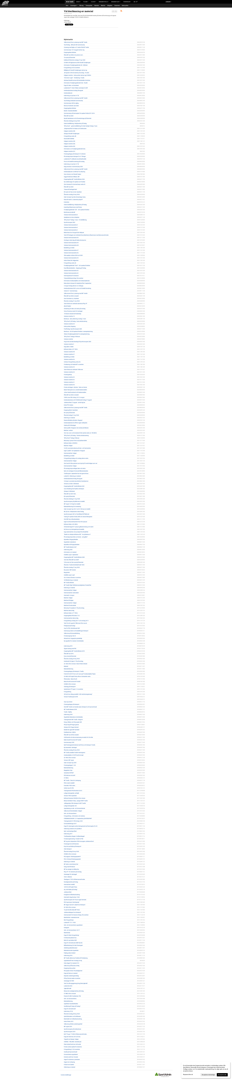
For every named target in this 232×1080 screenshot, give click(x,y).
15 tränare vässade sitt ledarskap (72, 313)
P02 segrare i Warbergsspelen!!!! (72, 856)
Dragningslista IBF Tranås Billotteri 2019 (74, 651)
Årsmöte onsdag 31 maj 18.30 (72, 301)
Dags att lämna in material (70, 973)
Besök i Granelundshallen (70, 110)
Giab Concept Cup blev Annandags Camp (75, 197)
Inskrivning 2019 (68, 646)
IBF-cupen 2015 (68, 1026)
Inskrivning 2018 (68, 714)
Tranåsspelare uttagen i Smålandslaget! (74, 836)
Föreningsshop (68, 374)
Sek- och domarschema (70, 813)
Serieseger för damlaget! (70, 874)
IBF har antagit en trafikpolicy (71, 869)
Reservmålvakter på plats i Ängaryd (73, 420)
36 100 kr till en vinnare (70, 907)
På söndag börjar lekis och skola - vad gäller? (76, 537)
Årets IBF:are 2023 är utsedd (71, 296)
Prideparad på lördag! (69, 625)
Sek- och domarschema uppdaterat (73, 925)
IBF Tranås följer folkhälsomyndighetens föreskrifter (77, 585)
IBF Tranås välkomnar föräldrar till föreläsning (76, 958)
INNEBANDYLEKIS (115, 1)
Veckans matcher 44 (69, 372)
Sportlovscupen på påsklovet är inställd (74, 501)
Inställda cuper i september (71, 554)
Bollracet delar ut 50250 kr (70, 443)
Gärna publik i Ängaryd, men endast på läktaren (76, 428)
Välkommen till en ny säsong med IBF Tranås (75, 42)
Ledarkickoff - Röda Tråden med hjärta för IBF (76, 88)
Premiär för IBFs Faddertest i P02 (72, 996)
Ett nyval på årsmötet (69, 412)
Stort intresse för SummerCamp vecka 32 (74, 184)
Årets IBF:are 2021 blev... (70, 493)
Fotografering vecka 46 (70, 263)
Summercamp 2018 (69, 742)
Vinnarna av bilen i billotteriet (71, 483)
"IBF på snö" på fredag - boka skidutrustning (75, 321)
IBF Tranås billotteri (69, 582)
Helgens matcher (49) (69, 131)
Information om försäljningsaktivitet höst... (75, 148)
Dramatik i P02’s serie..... (70, 785)
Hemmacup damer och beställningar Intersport (76, 630)
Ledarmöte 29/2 (68, 986)
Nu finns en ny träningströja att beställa (74, 529)
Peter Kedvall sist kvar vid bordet (72, 1044)
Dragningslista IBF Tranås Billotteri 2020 (74, 557)
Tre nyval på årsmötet (69, 57)
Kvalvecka (66, 202)
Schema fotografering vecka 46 (72, 362)
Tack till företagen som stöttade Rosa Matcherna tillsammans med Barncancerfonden (86, 235)
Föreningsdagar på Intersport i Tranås (74, 671)
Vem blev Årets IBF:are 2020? (71, 559)
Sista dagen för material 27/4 (71, 963)
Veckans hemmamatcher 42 (71, 273)
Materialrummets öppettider (71, 950)
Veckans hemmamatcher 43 (71, 270)
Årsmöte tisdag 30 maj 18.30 (71, 851)
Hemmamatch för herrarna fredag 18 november (76, 915)
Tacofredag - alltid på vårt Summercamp (74, 44)
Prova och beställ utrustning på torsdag (74, 161)
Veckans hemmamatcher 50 (71, 237)
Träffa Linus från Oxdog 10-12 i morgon (74, 397)
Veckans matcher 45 (69, 367)
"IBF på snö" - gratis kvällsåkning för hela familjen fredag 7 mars (80, 126)
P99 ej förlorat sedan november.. (72, 978)
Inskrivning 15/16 (68, 1011)
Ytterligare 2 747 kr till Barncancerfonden (74, 879)
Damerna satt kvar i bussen (71, 1057)
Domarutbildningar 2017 (70, 823)
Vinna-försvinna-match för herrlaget (73, 311)
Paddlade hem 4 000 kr (70, 732)
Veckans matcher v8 (69, 324)
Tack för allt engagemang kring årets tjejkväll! (75, 983)
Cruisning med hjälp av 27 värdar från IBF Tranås (76, 47)
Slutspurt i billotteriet (69, 491)
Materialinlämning (68, 669)
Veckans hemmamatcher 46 (71, 252)
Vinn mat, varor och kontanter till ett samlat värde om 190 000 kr (80, 433)
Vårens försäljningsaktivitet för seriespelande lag (77, 334)
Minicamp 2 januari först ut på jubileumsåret (75, 440)
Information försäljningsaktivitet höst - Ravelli (75, 83)
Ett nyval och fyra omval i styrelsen (73, 192)
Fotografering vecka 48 (70, 136)
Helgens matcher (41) (69, 151)
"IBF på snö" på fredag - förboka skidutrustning (76, 435)
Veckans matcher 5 (69, 344)
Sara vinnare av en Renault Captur (72, 174)
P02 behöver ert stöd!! (69, 775)
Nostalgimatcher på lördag (71, 882)
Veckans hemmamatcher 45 (71, 258)
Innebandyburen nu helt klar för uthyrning (74, 171)
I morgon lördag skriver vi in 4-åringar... (74, 285)
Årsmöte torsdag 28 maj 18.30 (72, 1013)
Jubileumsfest (67, 892)
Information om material (70, 552)
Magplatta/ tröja (68, 770)
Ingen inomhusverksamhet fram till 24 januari (75, 521)
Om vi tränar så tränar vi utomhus (72, 577)
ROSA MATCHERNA (69, 138)
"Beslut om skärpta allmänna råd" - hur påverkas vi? (77, 534)
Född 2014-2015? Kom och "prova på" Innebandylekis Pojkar (80, 674)
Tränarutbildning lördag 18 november (73, 278)
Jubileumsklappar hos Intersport (72, 912)
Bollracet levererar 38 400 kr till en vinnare (74, 798)
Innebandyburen (68, 93)
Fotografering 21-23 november (72, 1049)
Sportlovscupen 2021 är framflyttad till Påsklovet (76, 514)
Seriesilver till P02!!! (69, 773)
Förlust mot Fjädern (69, 1064)
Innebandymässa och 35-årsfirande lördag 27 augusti (78, 400)
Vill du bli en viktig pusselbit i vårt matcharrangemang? (78, 694)
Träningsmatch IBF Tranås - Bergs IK (73, 719)
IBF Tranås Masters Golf (70, 547)
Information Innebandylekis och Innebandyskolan (77, 280)
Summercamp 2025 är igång (71, 103)
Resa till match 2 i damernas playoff (73, 199)
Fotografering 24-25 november (72, 67)
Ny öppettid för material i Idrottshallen (74, 641)
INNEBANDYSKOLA (103, 1)
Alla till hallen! (67, 306)
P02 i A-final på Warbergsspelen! (72, 859)
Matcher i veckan (68, 430)
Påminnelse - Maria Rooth (70, 679)
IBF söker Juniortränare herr (71, 864)
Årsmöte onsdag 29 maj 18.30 (72, 194)
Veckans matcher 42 (69, 379)
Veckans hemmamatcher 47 (71, 250)
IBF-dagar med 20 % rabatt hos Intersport (74, 904)
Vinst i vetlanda (68, 877)
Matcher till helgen (68, 600)
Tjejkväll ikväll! (67, 988)
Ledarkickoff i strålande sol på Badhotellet (75, 159)
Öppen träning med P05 (70, 648)
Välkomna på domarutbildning (72, 633)
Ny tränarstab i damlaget (70, 747)
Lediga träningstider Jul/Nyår (71, 793)
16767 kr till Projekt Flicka (70, 887)
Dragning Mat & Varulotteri (71, 410)
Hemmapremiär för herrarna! (71, 275)
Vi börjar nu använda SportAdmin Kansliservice (76, 481)
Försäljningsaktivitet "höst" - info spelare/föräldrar (77, 265)
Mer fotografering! (68, 920)
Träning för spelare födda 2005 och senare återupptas (78, 516)
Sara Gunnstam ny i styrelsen (71, 298)
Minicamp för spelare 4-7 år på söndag (74, 608)
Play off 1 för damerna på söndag (72, 871)
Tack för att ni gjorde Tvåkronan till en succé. (75, 623)
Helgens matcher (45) (69, 141)
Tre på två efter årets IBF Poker (72, 909)
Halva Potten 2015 (68, 1021)
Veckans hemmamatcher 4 (71, 225)
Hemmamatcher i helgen (70, 453)
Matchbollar (67, 932)
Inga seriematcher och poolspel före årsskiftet (76, 532)
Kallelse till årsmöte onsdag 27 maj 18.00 (74, 60)
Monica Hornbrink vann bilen (71, 105)
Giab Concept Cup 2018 (70, 762)
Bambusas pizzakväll (69, 212)
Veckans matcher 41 (69, 382)
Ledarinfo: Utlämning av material (72, 476)
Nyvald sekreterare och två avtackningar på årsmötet (77, 118)
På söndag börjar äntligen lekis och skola (74, 468)
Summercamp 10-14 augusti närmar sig (74, 50)
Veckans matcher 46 (69, 359)
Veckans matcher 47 (69, 354)
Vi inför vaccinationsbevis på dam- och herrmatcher (77, 448)
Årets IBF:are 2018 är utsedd (71, 734)
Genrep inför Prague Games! (71, 727)
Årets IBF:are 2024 (68, 187)
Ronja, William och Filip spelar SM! (73, 722)
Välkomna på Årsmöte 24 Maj (71, 965)
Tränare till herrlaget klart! (70, 189)
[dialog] (205, 1070)
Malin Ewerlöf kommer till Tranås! (72, 740)
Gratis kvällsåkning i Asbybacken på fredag (75, 123)
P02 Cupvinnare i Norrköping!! (71, 902)
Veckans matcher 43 (69, 377)
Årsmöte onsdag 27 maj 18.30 (72, 567)
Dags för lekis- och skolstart (71, 85)
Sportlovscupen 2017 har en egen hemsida (75, 899)
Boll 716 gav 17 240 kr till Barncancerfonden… (75, 1034)
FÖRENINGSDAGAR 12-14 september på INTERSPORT (78, 818)
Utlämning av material (69, 1067)
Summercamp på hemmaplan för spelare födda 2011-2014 (79, 113)
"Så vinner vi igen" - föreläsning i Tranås (74, 77)
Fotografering (67, 691)
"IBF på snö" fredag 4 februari (71, 438)
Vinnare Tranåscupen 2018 (71, 696)
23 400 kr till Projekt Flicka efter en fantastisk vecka (77, 676)
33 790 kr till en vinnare (70, 757)
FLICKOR (93, 1)
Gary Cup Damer (68, 701)
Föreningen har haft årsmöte (71, 844)
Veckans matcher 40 (69, 384)
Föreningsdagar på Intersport (71, 704)
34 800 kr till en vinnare (70, 684)
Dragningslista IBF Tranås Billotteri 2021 (74, 486)
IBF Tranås (70, 1)
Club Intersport (68, 849)
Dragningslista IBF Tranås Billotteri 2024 (74, 179)
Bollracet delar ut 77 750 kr (71, 613)
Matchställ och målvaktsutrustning (73, 1019)
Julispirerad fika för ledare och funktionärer (75, 128)
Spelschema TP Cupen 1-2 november (73, 689)
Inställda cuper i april (69, 575)
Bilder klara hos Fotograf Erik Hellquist (74, 232)
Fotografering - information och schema (74, 816)
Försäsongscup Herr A (70, 636)
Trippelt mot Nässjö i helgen (71, 1039)
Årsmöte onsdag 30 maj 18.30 (72, 750)
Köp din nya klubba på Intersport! (72, 846)
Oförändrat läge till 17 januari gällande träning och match (78, 526)
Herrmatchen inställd (69, 884)
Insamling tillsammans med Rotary (73, 207)
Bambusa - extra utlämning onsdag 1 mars (75, 318)
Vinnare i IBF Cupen (69, 760)
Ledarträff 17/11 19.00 (69, 922)
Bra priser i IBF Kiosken (70, 570)
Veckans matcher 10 (69, 316)
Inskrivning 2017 (68, 833)
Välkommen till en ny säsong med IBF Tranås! (75, 98)
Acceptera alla (222, 1074)
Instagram (66, 927)
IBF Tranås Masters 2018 (70, 709)
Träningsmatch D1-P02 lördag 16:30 (73, 821)
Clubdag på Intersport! (70, 686)
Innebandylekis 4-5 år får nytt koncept (73, 755)
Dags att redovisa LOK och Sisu (72, 1036)
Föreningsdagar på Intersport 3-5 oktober (75, 154)
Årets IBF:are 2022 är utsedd (71, 395)
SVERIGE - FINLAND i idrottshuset (72, 1041)
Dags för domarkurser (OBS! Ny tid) (73, 942)
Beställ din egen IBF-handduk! (71, 729)
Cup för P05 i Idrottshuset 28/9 (72, 628)
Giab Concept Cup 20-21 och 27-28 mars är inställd (77, 509)
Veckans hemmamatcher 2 (71, 230)
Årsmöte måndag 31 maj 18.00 (72, 499)
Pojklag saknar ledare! (69, 953)
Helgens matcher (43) (69, 143)
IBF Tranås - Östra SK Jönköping (72, 780)
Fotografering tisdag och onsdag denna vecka (76, 458)
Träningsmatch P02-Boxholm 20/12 (73, 790)
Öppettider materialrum (70, 542)
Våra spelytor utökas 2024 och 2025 (73, 255)
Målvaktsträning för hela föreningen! (73, 945)
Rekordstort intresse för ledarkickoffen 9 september (77, 283)
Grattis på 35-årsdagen (70, 425)
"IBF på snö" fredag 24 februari (72, 336)
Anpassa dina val (188, 1074)
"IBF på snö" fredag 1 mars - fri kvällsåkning (75, 220)
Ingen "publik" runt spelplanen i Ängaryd (74, 450)
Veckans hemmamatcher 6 (71, 214)
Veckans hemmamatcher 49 (71, 242)
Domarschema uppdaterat (71, 1054)
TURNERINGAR (126, 1)
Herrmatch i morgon (69, 595)
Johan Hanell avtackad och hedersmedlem (75, 392)
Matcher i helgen (68, 445)
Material (66, 666)
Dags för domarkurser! (70, 1008)
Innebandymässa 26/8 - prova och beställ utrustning (77, 288)
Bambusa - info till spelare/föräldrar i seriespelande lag (78, 331)
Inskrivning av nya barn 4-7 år (71, 95)
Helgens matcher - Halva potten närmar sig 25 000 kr (77, 75)
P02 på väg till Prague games (71, 724)
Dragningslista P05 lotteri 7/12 (72, 615)
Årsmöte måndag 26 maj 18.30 (72, 121)
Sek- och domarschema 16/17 (72, 930)
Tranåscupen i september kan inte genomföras (76, 473)
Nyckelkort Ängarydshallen (71, 539)
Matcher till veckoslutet (70, 605)
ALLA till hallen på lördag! (70, 889)
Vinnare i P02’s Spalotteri (70, 795)
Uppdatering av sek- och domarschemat (74, 808)
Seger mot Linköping (69, 1062)
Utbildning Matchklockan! (70, 948)
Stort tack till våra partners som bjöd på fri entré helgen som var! (80, 463)
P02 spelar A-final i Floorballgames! (73, 970)
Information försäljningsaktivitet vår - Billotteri (76, 65)
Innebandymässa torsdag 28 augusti (73, 90)
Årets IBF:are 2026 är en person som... (74, 55)
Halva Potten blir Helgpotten (71, 260)
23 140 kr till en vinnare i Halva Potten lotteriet (75, 663)
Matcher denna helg (69, 610)
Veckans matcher (68, 339)
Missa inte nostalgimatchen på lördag (74, 991)
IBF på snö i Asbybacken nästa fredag (74, 511)
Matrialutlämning (68, 1001)
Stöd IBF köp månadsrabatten (72, 519)
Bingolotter (67, 572)
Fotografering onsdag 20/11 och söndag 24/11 (76, 620)
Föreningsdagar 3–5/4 (70, 765)
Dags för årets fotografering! (71, 935)
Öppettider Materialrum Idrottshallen (73, 717)
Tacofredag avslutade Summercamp (73, 100)
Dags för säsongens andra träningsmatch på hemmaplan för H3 (80, 826)
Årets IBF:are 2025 (68, 116)
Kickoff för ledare (68, 405)
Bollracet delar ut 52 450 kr (71, 524)
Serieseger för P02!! (69, 981)
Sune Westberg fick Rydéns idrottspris (74, 488)
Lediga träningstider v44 (70, 805)
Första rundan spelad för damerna (73, 1046)
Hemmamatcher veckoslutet (71, 592)
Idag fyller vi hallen (68, 346)
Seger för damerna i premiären (72, 1059)
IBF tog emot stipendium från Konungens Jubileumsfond (79, 841)
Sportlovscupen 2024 (69, 222)
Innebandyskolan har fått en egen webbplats (75, 422)
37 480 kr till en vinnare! (70, 993)
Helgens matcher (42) (69, 146)
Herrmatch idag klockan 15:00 (71, 897)
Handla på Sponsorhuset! (70, 1052)
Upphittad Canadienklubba (71, 1003)
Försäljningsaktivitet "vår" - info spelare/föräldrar (76, 209)
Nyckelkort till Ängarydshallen (71, 544)
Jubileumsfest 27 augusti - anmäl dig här (74, 402)
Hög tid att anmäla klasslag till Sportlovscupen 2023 (77, 341)
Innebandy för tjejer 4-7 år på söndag (73, 661)
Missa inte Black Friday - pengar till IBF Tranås (76, 800)
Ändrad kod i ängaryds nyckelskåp (73, 638)
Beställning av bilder (69, 247)
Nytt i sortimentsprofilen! (70, 831)
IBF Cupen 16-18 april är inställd (72, 504)
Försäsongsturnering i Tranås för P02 (73, 838)
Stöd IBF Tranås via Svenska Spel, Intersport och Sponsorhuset (80, 707)
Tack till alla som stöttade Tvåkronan (73, 369)
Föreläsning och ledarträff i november (74, 364)
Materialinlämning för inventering (72, 506)
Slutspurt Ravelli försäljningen (71, 133)
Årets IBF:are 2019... (69, 653)
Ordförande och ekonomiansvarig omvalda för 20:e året (78, 737)
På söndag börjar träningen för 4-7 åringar (75, 156)
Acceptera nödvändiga (208, 1074)
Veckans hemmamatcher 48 (71, 245)
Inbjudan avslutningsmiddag (71, 975)
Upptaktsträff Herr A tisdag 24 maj (73, 960)
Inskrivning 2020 (68, 549)
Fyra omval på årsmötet (70, 656)
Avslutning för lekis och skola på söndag (74, 308)
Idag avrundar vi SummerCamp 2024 (73, 166)
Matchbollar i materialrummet (71, 917)
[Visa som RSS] (121, 11)
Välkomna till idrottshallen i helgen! (73, 811)
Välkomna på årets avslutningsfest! (73, 1024)
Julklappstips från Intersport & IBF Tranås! (75, 803)
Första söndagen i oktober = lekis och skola (75, 387)
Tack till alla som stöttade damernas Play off (75, 303)
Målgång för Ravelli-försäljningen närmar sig (75, 70)
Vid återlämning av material (78, 11)
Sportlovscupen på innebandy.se (72, 1029)
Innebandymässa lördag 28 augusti (73, 478)
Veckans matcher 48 (69, 351)
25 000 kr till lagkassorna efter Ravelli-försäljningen (77, 62)
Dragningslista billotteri (70, 52)
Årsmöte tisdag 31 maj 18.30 (71, 415)
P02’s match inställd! (69, 783)
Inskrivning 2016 (68, 955)
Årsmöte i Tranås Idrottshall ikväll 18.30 (74, 565)
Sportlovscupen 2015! (69, 1031)
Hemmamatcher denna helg (71, 618)
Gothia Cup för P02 (69, 788)
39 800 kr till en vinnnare (70, 854)
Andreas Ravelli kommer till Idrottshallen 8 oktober (77, 80)
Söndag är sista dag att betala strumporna (75, 240)
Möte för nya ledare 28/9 (70, 940)
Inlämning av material (69, 417)
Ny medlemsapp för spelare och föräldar (74, 181)
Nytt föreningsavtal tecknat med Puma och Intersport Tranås (79, 745)
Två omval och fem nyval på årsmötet (73, 562)
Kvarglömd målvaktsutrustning (72, 894)
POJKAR (85, 1)
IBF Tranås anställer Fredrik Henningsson (74, 752)
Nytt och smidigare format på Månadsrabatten (76, 471)
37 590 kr (66, 778)
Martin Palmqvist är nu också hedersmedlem (75, 389)
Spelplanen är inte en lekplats (71, 217)
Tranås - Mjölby (68, 712)
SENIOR (78, 1)
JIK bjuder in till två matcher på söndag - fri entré (76, 72)
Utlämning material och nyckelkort (73, 828)
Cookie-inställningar (66, 1075)
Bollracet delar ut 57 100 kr (71, 349)
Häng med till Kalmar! (69, 866)
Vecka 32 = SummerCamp (70, 291)
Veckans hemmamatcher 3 (71, 227)
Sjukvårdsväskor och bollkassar (72, 1016)
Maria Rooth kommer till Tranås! (72, 681)
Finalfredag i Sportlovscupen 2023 (73, 329)
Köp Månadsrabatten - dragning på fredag (75, 268)
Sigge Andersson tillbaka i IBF (72, 176)
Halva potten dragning (69, 326)
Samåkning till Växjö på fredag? (72, 1006)
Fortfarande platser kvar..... (71, 937)
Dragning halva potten (69, 968)
